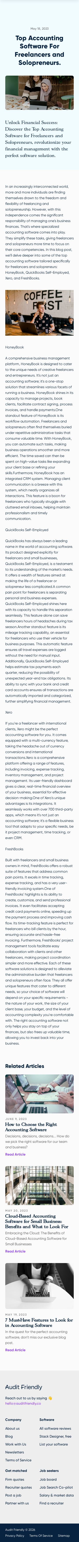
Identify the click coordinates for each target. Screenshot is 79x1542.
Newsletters (14, 1452)
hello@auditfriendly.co (23, 1403)
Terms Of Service (41, 1535)
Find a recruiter (52, 1503)
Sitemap (64, 1535)
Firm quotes (14, 1479)
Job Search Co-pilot (56, 1487)
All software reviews (55, 1428)
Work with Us (15, 1444)
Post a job (13, 1495)
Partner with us (17, 1503)
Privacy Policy (14, 1535)
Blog (9, 1436)
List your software (54, 1444)
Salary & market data (57, 1495)
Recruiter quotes (18, 1487)
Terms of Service (18, 1460)
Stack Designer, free (55, 1436)
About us (12, 1428)
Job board (48, 1479)
